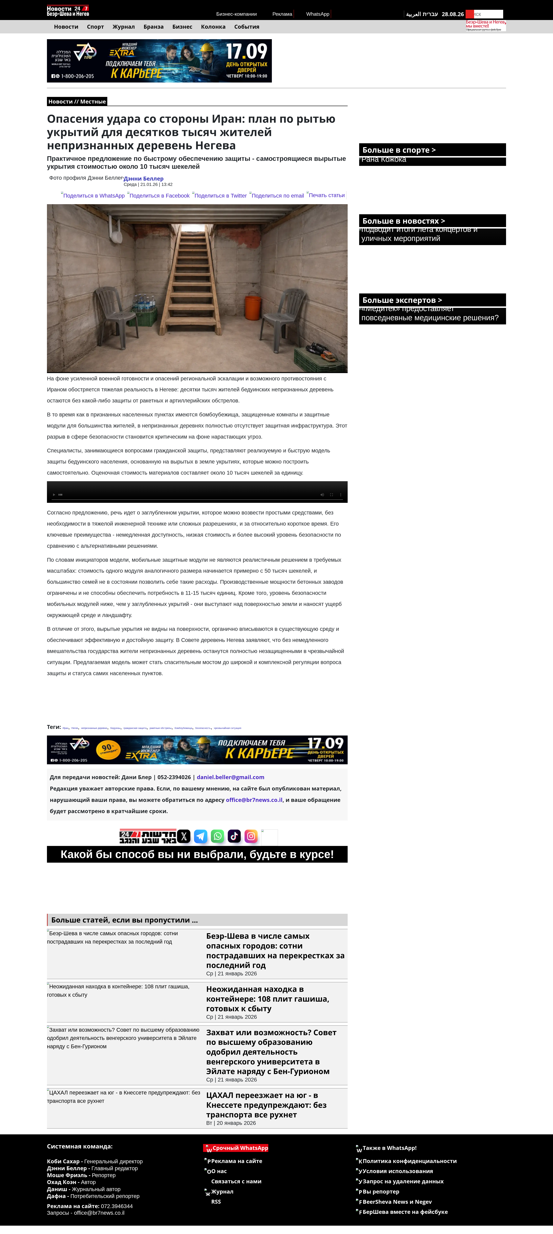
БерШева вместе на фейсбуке (405, 1211)
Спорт (95, 26)
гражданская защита (134, 728)
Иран (65, 728)
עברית (430, 14)
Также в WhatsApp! (390, 1147)
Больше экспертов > (402, 300)
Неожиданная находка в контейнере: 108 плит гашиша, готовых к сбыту (267, 998)
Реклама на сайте (236, 1161)
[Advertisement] (197, 702)
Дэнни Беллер (144, 178)
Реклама (282, 14)
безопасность (203, 728)
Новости (66, 26)
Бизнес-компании (236, 14)
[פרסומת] (159, 43)
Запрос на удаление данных (403, 1181)
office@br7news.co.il (99, 1213)
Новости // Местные (77, 101)
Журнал (124, 26)
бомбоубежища (183, 728)
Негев (74, 728)
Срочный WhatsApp (240, 1147)
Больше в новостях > (403, 221)
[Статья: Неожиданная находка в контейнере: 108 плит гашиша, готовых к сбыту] (125, 986)
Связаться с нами (236, 1181)
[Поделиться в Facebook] (158, 196)
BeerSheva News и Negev (397, 1201)
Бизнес (182, 26)
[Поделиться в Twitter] (219, 196)
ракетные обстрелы (160, 728)
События (247, 26)
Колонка (213, 26)
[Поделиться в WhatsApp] (93, 196)
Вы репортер (381, 1191)
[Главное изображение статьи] (197, 288)
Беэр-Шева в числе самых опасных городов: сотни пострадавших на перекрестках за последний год (275, 950)
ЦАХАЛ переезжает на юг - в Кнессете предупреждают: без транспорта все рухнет (266, 1105)
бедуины (115, 728)
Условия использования (398, 1171)
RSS (216, 1201)
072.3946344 (117, 1206)
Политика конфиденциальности (410, 1161)
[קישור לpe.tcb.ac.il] (197, 740)
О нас (219, 1171)
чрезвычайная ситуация (227, 728)
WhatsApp (317, 14)
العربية (413, 14)
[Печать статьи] (326, 195)
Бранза (154, 26)
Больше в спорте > (399, 150)
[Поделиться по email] (276, 196)
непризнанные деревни (94, 728)
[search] (470, 14)
